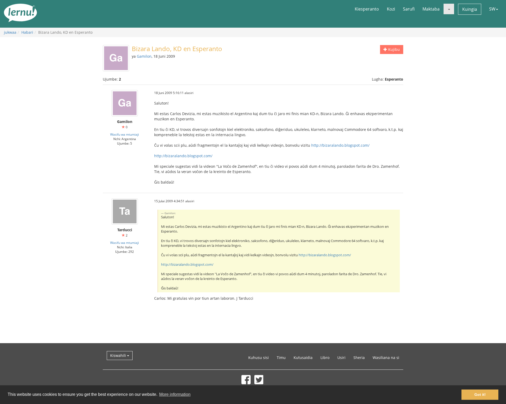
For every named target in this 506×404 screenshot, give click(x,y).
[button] (449, 9)
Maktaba (431, 9)
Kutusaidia (303, 357)
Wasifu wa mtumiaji (124, 134)
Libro (324, 357)
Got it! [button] (480, 394)
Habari (27, 32)
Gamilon (144, 56)
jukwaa (10, 32)
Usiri (341, 357)
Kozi (391, 9)
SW (492, 9)
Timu (281, 357)
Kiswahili (118, 355)
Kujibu (393, 49)
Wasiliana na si (386, 357)
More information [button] (175, 394)
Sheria (359, 357)
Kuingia (469, 9)
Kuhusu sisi (258, 357)
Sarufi (409, 9)
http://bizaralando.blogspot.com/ (340, 145)
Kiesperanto (367, 9)
